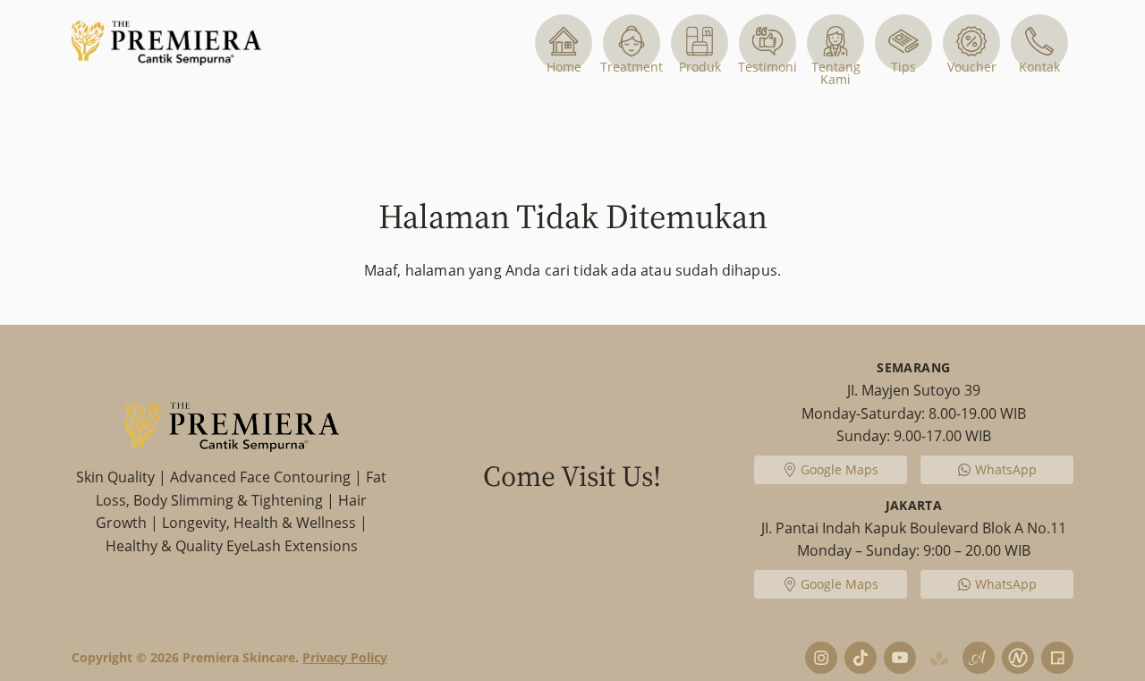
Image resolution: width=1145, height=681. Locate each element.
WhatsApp (1006, 469)
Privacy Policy (344, 657)
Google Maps (839, 469)
